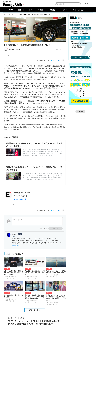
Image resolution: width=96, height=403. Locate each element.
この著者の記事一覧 (20, 199)
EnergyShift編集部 (14, 49)
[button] (7, 55)
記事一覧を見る (34, 310)
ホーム (6, 14)
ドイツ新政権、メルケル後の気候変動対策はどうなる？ (35, 14)
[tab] (11, 9)
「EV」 (13, 14)
